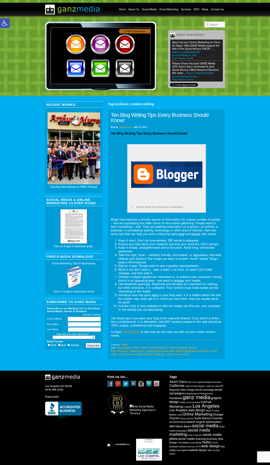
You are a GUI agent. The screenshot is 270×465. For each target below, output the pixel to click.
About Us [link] (133, 9)
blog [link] (119, 347)
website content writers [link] (178, 354)
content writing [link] (154, 351)
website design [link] (198, 450)
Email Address (55, 318)
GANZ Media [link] (131, 331)
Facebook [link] (175, 398)
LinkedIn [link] (187, 406)
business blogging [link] (178, 347)
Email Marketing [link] (168, 9)
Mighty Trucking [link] (212, 410)
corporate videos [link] (213, 386)
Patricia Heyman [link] (186, 418)
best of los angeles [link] (196, 382)
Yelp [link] (209, 450)
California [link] (176, 385)
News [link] (205, 9)
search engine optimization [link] (204, 422)
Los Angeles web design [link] (187, 410)
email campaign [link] (204, 389)
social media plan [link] (195, 435)
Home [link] (122, 9)
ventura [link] (183, 446)
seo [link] (172, 425)
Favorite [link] (189, 58)
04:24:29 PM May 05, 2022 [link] (184, 55)
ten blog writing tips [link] (154, 354)
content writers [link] (137, 351)
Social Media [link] (149, 9)
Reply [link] (174, 58)
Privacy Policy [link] (52, 396)
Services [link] (186, 9)
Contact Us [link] (217, 9)
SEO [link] (196, 9)
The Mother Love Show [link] (189, 442)
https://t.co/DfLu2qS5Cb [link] (186, 52)
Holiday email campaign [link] (190, 402)
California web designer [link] (195, 386)
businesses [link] (123, 351)
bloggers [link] (127, 347)
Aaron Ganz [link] (125, 127)
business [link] (144, 347)
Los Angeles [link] (203, 351)
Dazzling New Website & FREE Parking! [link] (73, 187)
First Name (53, 324)
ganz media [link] (169, 351)
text (63, 345)
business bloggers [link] (159, 347)
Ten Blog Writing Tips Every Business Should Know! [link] (159, 117)
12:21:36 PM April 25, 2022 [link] (184, 76)
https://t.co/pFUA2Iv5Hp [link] (200, 73)
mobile (74, 345)
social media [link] (205, 425)
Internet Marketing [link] (186, 351)
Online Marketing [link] (197, 414)
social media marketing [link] (130, 354)
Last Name (53, 329)
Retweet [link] (181, 58)
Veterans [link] (191, 446)
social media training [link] (192, 438)
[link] (5, 23)
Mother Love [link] (175, 414)
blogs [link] (136, 347)
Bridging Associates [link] (212, 382)
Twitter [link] (206, 442)
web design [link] (210, 445)
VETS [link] (198, 446)
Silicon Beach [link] (183, 426)
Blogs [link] (125, 344)
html (53, 345)
